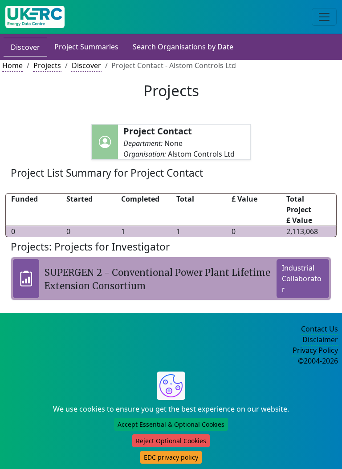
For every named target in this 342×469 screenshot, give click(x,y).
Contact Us (319, 329)
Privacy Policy (315, 350)
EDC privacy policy (171, 457)
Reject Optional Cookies (171, 441)
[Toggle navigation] (324, 17)
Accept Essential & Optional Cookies (171, 424)
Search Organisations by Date (183, 47)
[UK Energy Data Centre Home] (35, 17)
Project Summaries (86, 47)
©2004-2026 (318, 361)
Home (12, 65)
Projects (47, 65)
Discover (25, 47)
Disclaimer (320, 339)
